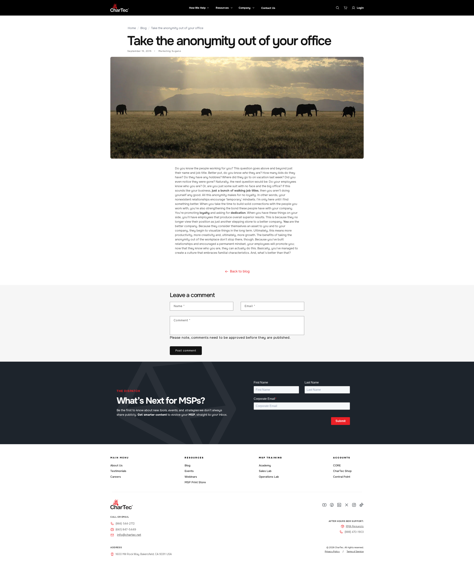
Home (132, 28)
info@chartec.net (129, 535)
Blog (143, 28)
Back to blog (240, 271)
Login (360, 7)
